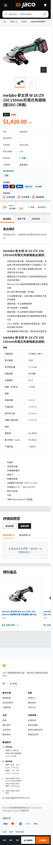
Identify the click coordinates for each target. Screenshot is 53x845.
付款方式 (32, 707)
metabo (23, 131)
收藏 (17, 840)
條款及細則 (33, 724)
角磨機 (24, 21)
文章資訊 (6, 729)
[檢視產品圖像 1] (20, 82)
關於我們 (6, 724)
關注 (32, 207)
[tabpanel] (25, 364)
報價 (10, 840)
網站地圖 (19, 831)
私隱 (4, 831)
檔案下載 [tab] (21, 218)
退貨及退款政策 (35, 729)
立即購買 (42, 840)
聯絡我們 (6, 734)
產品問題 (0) (25, 534)
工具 (4, 21)
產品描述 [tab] (7, 218)
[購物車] (45, 5)
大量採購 (6, 707)
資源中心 (32, 697)
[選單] (5, 5)
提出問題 (9, 525)
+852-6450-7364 (13, 779)
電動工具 (13, 21)
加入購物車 (28, 840)
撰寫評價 (24, 525)
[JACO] (25, 5)
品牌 (4, 720)
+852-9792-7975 (12, 784)
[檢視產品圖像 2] (31, 82)
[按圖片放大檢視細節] (43, 70)
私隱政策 (32, 720)
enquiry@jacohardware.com (17, 798)
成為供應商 (7, 702)
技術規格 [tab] (36, 218)
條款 (11, 831)
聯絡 (4, 840)
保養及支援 (33, 734)
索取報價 (6, 697)
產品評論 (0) (8, 534)
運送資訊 (32, 702)
